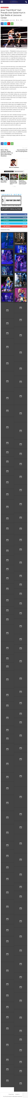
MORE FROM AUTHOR (19, 171)
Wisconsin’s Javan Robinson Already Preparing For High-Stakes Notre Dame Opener (13, 182)
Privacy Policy (11, 1094)
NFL (20, 179)
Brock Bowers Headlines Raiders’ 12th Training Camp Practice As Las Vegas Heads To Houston (23, 182)
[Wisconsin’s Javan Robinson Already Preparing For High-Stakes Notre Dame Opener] (14, 177)
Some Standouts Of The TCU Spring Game (21, 150)
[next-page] (15, 186)
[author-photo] (14, 162)
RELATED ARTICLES (8, 171)
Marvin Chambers (5, 20)
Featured (11, 179)
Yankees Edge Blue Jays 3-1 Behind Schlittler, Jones (4, 181)
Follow (24, 217)
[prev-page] (13, 186)
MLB (2, 179)
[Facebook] (2, 23)
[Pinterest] (8, 23)
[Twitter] (5, 23)
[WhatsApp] (12, 23)
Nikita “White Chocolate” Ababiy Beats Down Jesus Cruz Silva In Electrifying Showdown (7, 153)
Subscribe (24, 226)
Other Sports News (7, 4)
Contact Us (17, 1094)
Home (2, 4)
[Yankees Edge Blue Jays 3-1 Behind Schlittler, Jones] (5, 177)
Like (25, 214)
